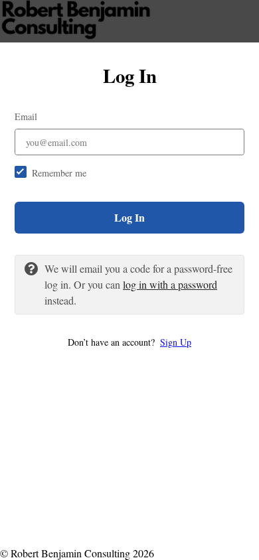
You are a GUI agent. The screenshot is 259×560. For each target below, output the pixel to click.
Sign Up (175, 342)
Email (26, 116)
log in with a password (170, 284)
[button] (129, 342)
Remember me (59, 173)
